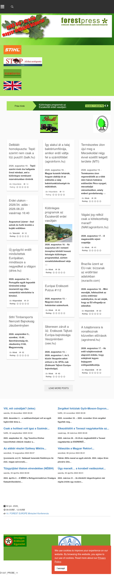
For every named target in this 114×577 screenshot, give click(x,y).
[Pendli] (32, 124)
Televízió (16, 233)
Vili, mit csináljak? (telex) (19, 408)
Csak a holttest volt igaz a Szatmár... (26, 428)
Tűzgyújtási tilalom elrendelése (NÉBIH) (29, 468)
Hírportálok (16, 184)
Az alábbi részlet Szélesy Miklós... (25, 448)
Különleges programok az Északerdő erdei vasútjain (52, 105)
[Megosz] (85, 124)
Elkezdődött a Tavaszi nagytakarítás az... (83, 428)
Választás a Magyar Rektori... (76, 448)
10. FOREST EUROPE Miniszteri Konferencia (27, 513)
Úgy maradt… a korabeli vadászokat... (82, 468)
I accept (61, 568)
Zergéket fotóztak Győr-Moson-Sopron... (83, 408)
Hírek (87, 198)
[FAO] (30, 547)
